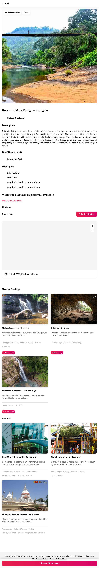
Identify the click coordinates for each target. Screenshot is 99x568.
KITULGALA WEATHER (12, 200)
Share (26, 13)
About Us (82, 556)
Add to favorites (14, 13)
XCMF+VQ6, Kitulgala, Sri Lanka (24, 274)
